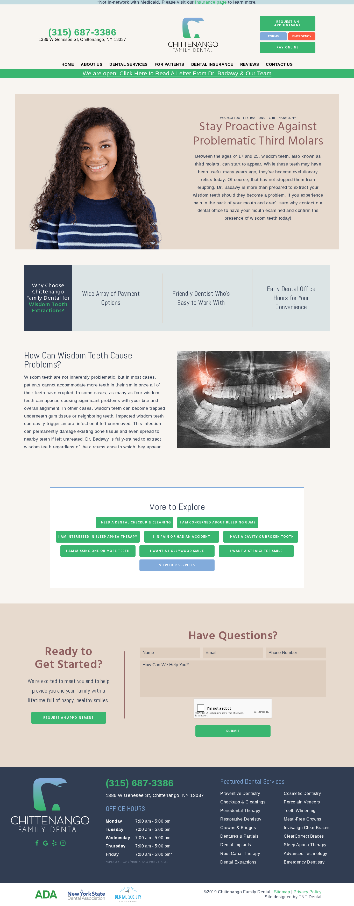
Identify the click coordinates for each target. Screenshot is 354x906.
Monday (114, 821)
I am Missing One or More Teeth (98, 551)
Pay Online (288, 47)
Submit (233, 731)
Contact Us (279, 64)
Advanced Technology (305, 853)
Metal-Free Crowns (302, 819)
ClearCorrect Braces (304, 836)
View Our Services (177, 565)
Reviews (249, 64)
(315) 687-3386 (82, 32)
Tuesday (115, 829)
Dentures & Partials (239, 836)
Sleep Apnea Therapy (305, 845)
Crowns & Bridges (238, 827)
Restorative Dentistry (240, 819)
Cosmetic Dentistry (302, 793)
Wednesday (118, 838)
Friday (112, 854)
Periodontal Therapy (240, 810)
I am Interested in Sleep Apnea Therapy (98, 537)
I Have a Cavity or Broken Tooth (261, 537)
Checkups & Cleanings (242, 802)
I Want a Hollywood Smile (177, 551)
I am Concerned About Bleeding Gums (217, 522)
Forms (273, 36)
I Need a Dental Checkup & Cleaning (134, 522)
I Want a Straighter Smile (256, 551)
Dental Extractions (238, 862)
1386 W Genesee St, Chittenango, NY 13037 (82, 39)
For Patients (169, 64)
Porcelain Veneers (302, 802)
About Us (91, 64)
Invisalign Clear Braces (307, 827)
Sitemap (282, 892)
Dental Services (128, 64)
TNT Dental (310, 897)
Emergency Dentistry (304, 862)
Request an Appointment (287, 23)
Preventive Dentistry (240, 793)
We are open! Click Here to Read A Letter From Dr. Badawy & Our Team (177, 73)
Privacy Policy (308, 892)
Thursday (116, 846)
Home (67, 64)
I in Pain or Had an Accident (181, 537)
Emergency (301, 36)
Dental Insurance (212, 64)
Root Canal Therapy (240, 853)
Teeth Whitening (300, 810)
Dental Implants (235, 845)
